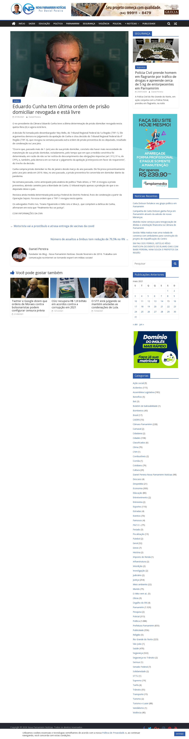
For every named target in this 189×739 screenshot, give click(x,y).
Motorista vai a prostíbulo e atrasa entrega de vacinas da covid (52, 226)
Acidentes (137, 387)
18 (142, 306)
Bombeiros (138, 410)
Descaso (137, 479)
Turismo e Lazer (141, 703)
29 (168, 311)
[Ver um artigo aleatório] (175, 24)
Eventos (137, 515)
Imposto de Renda (142, 557)
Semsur (136, 662)
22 (168, 306)
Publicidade (148, 23)
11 (142, 301)
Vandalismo (138, 708)
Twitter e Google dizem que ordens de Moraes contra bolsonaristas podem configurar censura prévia (29, 305)
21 (162, 306)
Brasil (135, 415)
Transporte (138, 694)
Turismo (137, 698)
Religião (136, 634)
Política (58, 23)
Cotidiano (137, 465)
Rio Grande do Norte (143, 639)
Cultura (136, 470)
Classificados (139, 442)
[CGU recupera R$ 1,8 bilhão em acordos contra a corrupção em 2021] (69, 279)
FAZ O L (137, 525)
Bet (134, 401)
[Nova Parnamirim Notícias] (13, 24)
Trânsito (137, 689)
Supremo (137, 680)
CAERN (136, 419)
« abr (135, 324)
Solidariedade (139, 671)
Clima (135, 447)
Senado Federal (140, 666)
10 (136, 301)
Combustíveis (139, 456)
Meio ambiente (140, 584)
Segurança (89, 23)
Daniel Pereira (35, 117)
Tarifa (136, 685)
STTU (135, 676)
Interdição (137, 566)
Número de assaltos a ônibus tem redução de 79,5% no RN (89, 239)
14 (162, 301)
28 (162, 311)
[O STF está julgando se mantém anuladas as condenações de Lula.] (109, 279)
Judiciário (137, 575)
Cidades (136, 438)
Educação (44, 23)
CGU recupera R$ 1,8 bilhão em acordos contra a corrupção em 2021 (69, 304)
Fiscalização (138, 534)
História (136, 552)
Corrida (136, 460)
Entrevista (137, 502)
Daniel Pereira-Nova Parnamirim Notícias (152, 474)
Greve (136, 547)
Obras (136, 598)
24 (136, 311)
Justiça (16, 101)
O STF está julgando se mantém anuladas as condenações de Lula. (106, 304)
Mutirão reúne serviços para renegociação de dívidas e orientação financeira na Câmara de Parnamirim (154, 224)
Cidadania (137, 433)
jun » (141, 324)
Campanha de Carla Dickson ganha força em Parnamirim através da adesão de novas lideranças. (154, 214)
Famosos (137, 520)
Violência (104, 23)
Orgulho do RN (140, 602)
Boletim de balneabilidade (145, 406)
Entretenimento (140, 497)
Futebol (136, 538)
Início (22, 23)
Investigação (139, 570)
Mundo (136, 589)
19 (149, 306)
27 (155, 311)
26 (149, 311)
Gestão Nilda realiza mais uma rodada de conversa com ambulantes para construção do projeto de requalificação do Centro (155, 235)
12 (149, 301)
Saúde (32, 23)
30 (175, 311)
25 (142, 311)
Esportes (137, 506)
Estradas (137, 511)
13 (155, 301)
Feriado (136, 529)
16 (175, 301)
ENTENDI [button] (180, 734)
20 (155, 306)
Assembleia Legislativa (143, 392)
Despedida (138, 483)
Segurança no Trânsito (144, 657)
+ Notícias (131, 23)
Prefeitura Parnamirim (143, 625)
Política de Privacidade (113, 732)
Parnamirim (72, 23)
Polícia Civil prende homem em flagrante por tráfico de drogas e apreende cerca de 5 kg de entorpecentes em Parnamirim (155, 80)
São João (137, 643)
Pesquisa (137, 611)
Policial (117, 23)
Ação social (138, 383)
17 (136, 306)
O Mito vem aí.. (140, 593)
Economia (137, 488)
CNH (135, 451)
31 (136, 317)
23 (175, 306)
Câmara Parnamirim (142, 424)
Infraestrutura (139, 561)
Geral (135, 543)
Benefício (137, 396)
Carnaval (137, 428)
